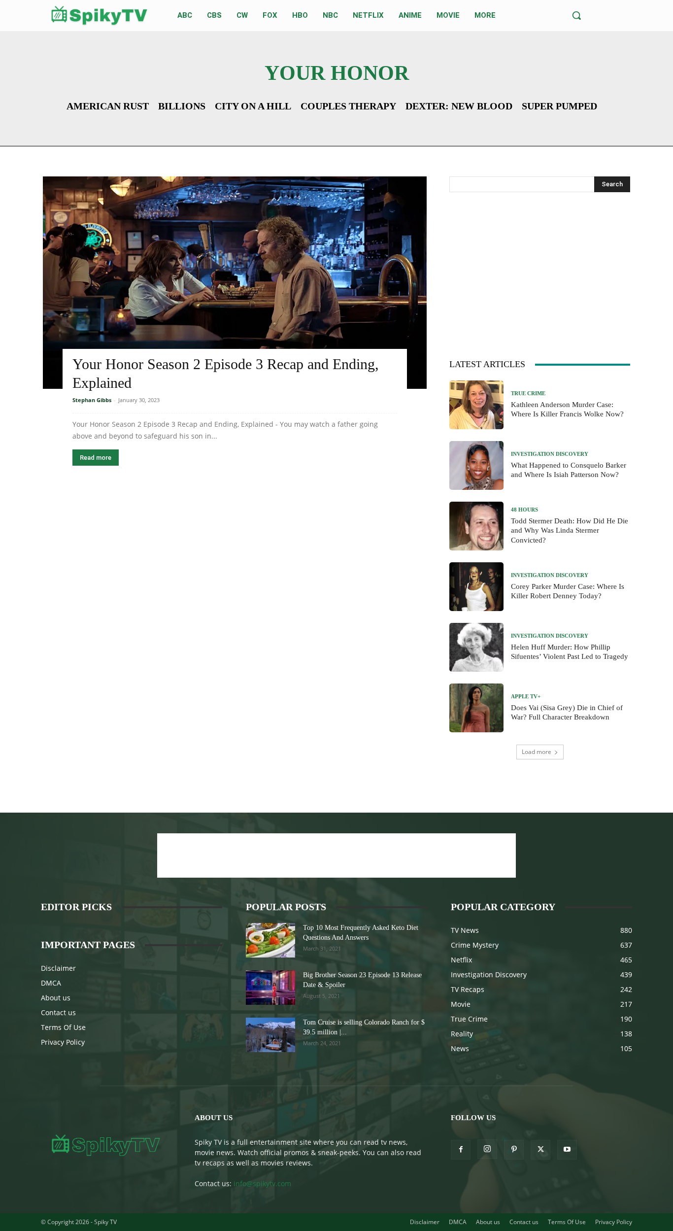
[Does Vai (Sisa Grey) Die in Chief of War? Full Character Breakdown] (476, 708)
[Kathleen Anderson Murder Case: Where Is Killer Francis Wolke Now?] (476, 404)
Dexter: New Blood (458, 106)
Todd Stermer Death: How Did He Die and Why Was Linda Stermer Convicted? (569, 530)
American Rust (108, 106)
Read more (95, 457)
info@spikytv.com (262, 1183)
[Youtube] (567, 1150)
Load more (536, 752)
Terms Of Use (63, 1027)
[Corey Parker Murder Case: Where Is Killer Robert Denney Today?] (476, 586)
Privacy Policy (63, 1042)
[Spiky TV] (99, 15)
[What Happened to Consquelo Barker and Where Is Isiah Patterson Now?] (476, 465)
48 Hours (524, 510)
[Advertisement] (540, 273)
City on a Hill (253, 106)
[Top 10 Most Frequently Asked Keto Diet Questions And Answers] (270, 940)
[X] (540, 1150)
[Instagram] (487, 1149)
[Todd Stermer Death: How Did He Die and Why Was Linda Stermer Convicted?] (476, 526)
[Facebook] (461, 1150)
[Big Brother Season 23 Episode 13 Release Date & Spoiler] (270, 987)
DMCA (51, 983)
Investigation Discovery (549, 454)
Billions (181, 106)
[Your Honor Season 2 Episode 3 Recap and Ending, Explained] (235, 282)
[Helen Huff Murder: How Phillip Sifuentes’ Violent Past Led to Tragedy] (476, 647)
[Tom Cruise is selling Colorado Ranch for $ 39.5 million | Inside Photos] (270, 1035)
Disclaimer (58, 968)
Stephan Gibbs (91, 400)
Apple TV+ (525, 696)
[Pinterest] (514, 1150)
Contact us (58, 1012)
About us (55, 997)
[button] (576, 15)
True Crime (528, 393)
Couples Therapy (348, 106)
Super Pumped (559, 106)
